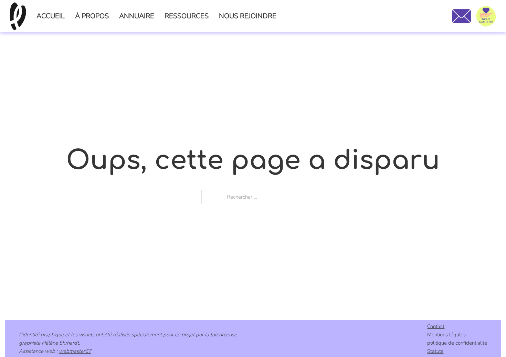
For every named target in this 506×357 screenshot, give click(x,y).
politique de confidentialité (457, 342)
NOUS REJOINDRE (247, 16)
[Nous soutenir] (486, 16)
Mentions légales (446, 334)
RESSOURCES (187, 16)
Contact (435, 326)
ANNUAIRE (136, 16)
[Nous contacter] (461, 16)
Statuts (435, 351)
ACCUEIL (50, 16)
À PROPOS (92, 16)
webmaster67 (75, 351)
